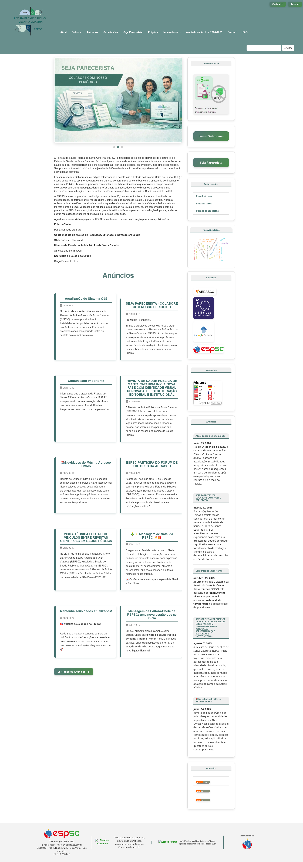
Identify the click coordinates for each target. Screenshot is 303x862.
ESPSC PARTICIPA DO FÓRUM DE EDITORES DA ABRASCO (152, 464)
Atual (63, 32)
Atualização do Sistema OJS (86, 298)
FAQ (245, 32)
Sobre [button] (76, 32)
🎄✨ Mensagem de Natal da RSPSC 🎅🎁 (151, 536)
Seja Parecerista (133, 32)
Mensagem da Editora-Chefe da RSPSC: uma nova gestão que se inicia (152, 614)
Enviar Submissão (211, 136)
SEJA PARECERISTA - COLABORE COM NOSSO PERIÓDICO (152, 305)
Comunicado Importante (86, 380)
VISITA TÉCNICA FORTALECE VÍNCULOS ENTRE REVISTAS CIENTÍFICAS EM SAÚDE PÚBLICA (86, 537)
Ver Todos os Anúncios (72, 671)
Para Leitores (204, 196)
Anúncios (92, 32)
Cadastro (277, 4)
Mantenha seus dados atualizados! (86, 611)
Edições (153, 32)
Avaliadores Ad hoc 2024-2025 (204, 32)
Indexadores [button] (171, 32)
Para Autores (204, 203)
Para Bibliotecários (207, 210)
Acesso (295, 4)
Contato (232, 32)
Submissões (110, 32)
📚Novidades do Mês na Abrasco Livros (86, 464)
